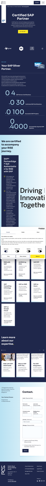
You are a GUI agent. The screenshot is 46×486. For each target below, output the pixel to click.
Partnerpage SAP (25, 6)
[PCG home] (3, 2)
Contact (37, 2)
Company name (26, 411)
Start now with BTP (38, 272)
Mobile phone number (36, 412)
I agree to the (31, 440)
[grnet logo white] (8, 48)
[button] (40, 350)
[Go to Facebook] (39, 481)
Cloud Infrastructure (29, 466)
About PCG (27, 473)
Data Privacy (39, 466)
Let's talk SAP (22, 31)
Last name (35, 404)
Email (24, 398)
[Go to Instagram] (41, 481)
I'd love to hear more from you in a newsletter (32, 446)
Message (25, 425)
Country (24, 419)
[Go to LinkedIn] (37, 481)
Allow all (37, 256)
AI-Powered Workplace (29, 468)
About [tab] (38, 232)
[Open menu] (43, 2)
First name (25, 404)
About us (12, 6)
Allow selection (23, 256)
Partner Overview (17, 6)
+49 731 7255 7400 (12, 481)
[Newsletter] (44, 481)
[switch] (17, 251)
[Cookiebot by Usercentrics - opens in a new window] (39, 229)
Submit (25, 450)
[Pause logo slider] (42, 48)
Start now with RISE (8, 274)
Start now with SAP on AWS (23, 295)
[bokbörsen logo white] (32, 48)
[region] (17, 48)
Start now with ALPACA (22, 274)
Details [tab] (23, 232)
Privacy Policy (34, 440)
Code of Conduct (40, 471)
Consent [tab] (8, 232)
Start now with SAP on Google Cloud (8, 321)
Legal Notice (39, 468)
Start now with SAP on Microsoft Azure (38, 296)
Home (8, 6)
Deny (8, 256)
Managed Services (28, 471)
